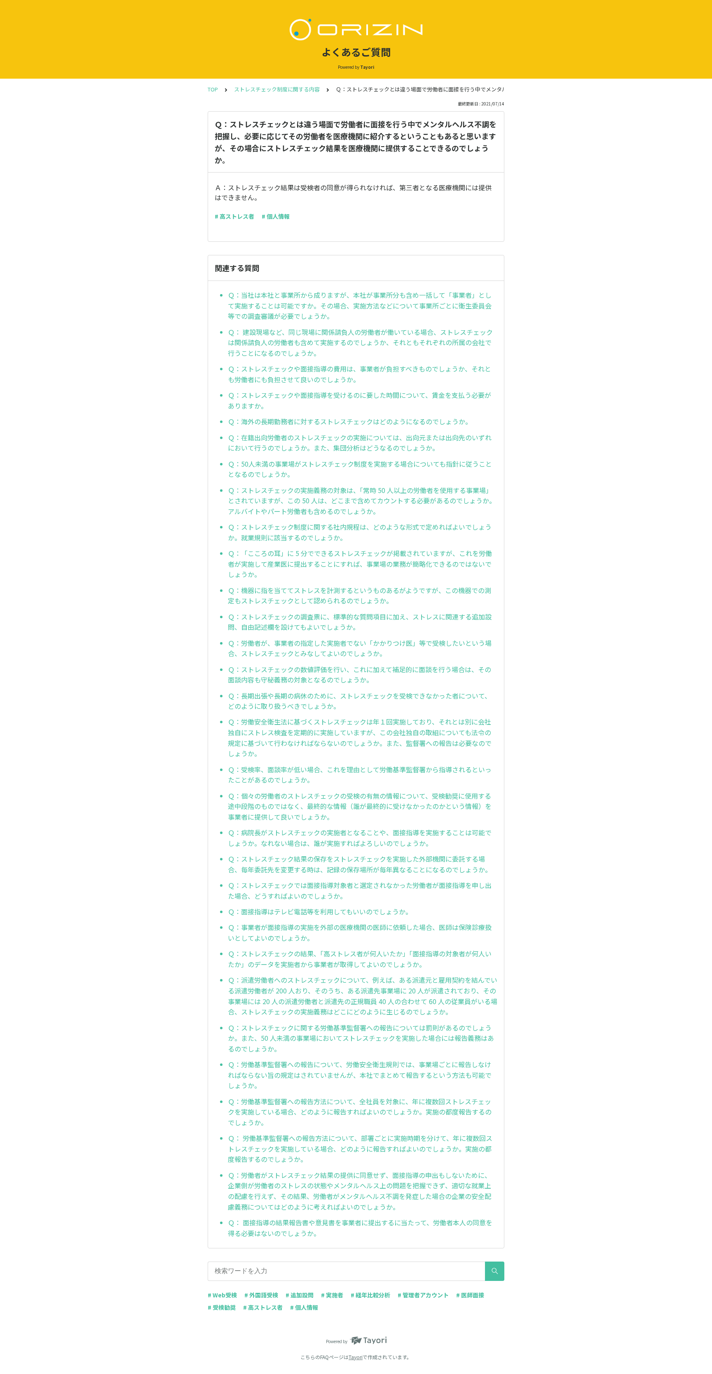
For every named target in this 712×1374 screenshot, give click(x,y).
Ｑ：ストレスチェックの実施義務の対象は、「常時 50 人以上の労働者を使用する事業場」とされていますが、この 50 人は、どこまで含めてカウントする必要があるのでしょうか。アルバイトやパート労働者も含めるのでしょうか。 (362, 500)
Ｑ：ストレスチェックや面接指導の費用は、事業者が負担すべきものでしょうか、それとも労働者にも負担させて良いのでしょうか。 (359, 374)
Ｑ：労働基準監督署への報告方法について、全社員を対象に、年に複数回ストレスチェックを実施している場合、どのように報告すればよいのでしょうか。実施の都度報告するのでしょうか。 (360, 1111)
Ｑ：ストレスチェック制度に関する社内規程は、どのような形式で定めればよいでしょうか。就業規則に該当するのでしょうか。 (360, 532)
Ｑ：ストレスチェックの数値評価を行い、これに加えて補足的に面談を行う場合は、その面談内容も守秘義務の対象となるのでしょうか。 (359, 674)
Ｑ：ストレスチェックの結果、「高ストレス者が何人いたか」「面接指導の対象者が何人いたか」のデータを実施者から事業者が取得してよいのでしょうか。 (360, 959)
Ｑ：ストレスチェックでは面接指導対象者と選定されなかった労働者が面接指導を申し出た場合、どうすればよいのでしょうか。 (360, 890)
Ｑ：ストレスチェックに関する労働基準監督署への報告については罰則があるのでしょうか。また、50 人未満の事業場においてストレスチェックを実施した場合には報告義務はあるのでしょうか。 (361, 1038)
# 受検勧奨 (222, 1307)
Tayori (356, 1356)
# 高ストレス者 (234, 216)
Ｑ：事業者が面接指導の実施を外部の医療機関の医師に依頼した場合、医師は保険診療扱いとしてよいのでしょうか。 (360, 932)
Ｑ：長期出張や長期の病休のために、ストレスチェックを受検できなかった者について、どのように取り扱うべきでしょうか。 (359, 701)
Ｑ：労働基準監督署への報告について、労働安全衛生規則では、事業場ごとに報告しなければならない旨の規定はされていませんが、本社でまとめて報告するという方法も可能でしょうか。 (360, 1074)
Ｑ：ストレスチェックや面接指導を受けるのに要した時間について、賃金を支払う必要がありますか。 (359, 400)
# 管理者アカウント (423, 1295)
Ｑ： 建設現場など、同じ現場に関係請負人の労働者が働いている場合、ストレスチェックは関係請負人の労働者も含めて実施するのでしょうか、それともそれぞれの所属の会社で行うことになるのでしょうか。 (360, 342)
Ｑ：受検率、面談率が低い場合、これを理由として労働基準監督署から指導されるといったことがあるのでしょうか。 (360, 774)
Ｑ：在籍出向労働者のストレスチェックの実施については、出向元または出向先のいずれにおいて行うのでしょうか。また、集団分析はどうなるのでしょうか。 (360, 442)
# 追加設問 (300, 1295)
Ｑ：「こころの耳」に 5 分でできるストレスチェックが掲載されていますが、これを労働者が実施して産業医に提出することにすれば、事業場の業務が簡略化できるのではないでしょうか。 (360, 563)
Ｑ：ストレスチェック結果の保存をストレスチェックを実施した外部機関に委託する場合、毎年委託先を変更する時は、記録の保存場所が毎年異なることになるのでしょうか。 (360, 864)
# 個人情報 (276, 216)
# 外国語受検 (261, 1295)
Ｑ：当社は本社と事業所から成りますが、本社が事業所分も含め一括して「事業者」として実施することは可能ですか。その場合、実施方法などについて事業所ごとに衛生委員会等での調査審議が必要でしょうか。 (360, 305)
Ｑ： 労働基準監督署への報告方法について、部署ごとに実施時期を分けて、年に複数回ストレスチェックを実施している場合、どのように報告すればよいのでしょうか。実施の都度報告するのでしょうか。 (360, 1148)
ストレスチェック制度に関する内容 (277, 89)
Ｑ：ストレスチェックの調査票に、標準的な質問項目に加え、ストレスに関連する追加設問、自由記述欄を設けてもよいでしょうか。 (360, 622)
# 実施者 (332, 1295)
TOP (213, 89)
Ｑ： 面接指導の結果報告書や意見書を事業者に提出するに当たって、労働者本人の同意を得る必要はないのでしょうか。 (360, 1227)
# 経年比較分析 (370, 1295)
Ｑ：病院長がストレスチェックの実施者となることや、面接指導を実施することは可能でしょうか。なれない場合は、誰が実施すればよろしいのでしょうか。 (360, 837)
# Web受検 (222, 1295)
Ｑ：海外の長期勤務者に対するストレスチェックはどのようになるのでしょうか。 (350, 421)
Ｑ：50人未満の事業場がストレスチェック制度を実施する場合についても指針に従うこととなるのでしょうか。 (360, 469)
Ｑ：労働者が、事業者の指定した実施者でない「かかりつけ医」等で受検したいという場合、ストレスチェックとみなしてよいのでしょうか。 (360, 648)
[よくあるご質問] (356, 28)
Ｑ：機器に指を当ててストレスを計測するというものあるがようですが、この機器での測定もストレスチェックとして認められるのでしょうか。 (359, 595)
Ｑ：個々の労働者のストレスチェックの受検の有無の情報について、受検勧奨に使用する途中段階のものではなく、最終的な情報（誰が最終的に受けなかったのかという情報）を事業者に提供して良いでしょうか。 (360, 806)
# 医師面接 (470, 1295)
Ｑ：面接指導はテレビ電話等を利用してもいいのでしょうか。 (320, 911)
